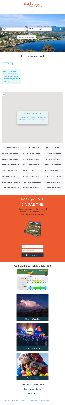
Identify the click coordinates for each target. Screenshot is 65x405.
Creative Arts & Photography (36, 159)
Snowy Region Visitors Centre (32, 384)
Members (5, 63)
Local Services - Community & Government (41, 165)
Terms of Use (6, 400)
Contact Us (23, 400)
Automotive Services (11, 153)
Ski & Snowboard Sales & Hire (15, 182)
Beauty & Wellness (31, 153)
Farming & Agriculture (12, 165)
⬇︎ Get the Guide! (33, 255)
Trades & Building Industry (35, 182)
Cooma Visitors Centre (32, 389)
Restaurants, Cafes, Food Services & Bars (20, 176)
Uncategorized (9, 188)
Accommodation (10, 148)
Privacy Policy (15, 400)
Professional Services (33, 171)
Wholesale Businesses (54, 188)
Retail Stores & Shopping (34, 176)
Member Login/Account (45, 400)
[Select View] (11, 64)
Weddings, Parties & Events (35, 188)
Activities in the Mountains (35, 148)
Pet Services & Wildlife (12, 171)
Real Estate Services (54, 171)
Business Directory (32, 393)
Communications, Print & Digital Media (18, 159)
